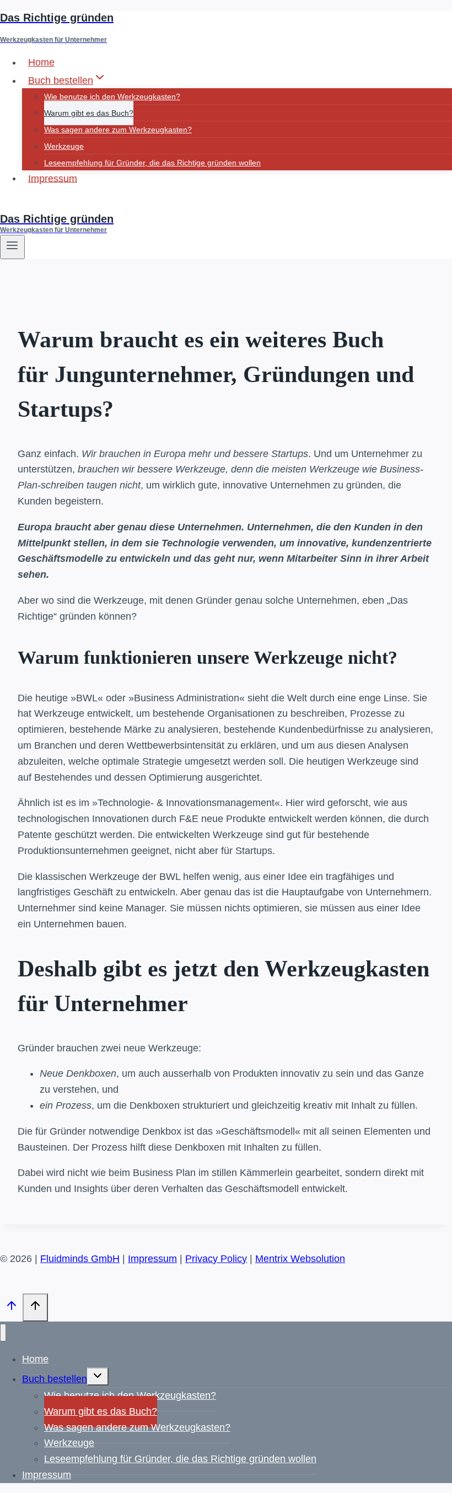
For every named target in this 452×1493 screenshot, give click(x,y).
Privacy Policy (216, 1258)
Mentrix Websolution (300, 1258)
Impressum (52, 178)
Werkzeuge (64, 146)
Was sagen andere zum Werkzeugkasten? (118, 129)
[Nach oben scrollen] (11, 1308)
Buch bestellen (54, 1378)
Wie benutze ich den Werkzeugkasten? (112, 96)
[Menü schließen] (3, 1333)
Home (41, 62)
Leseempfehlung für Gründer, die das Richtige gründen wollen (152, 162)
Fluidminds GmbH (80, 1258)
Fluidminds (24, 204)
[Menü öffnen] (12, 247)
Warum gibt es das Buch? (88, 113)
